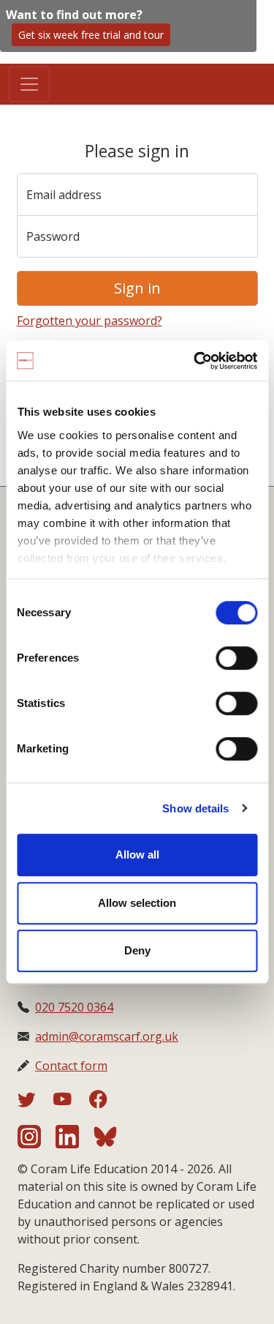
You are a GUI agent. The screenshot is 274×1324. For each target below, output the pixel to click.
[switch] (236, 658)
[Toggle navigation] (29, 84)
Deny (137, 950)
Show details (195, 808)
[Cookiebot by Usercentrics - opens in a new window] (195, 360)
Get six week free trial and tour (91, 35)
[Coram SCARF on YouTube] (71, 1101)
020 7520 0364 (74, 1007)
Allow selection (137, 903)
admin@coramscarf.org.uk (106, 1036)
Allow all (137, 854)
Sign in (137, 288)
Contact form (71, 1066)
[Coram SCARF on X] (35, 1101)
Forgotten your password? (89, 321)
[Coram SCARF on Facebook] (98, 1101)
